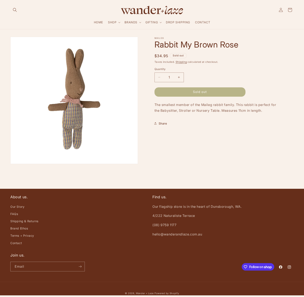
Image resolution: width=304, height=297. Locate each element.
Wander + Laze (145, 293)
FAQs (14, 214)
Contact (16, 243)
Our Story (17, 206)
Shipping (181, 61)
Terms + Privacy (22, 235)
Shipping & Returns (24, 221)
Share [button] (163, 123)
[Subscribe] (80, 266)
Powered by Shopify (166, 293)
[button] (14, 9)
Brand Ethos (19, 228)
